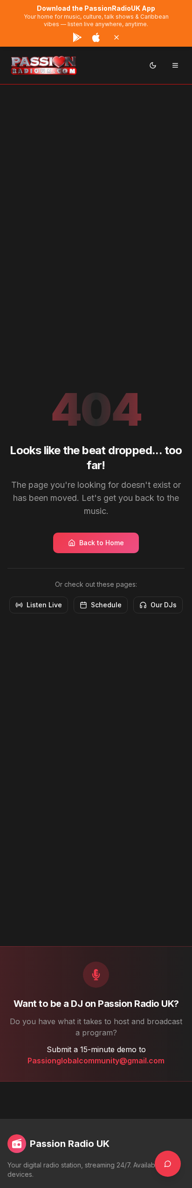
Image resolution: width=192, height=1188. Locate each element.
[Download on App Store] (96, 37)
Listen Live (44, 605)
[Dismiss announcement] (116, 37)
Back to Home (101, 543)
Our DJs (164, 605)
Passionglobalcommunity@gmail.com (96, 1060)
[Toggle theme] (153, 65)
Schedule (106, 605)
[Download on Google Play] (77, 37)
